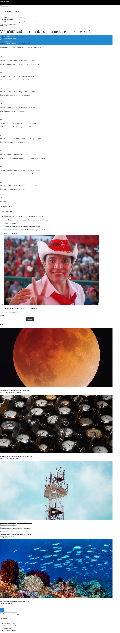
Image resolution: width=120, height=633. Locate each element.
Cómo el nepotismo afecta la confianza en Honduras (20, 308)
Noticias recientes (4, 25)
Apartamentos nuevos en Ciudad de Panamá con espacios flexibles (25, 230)
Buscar (2, 315)
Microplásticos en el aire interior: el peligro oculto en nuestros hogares (26, 220)
